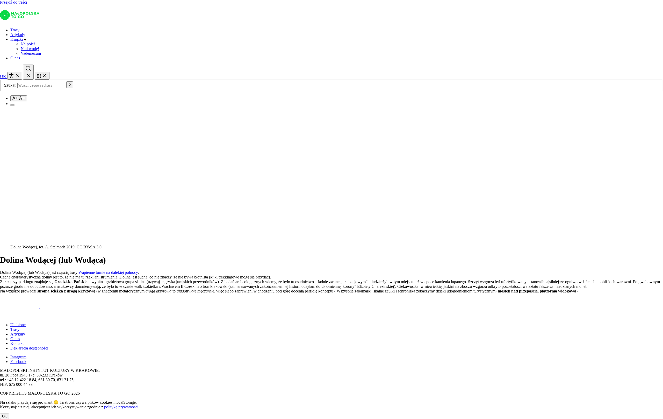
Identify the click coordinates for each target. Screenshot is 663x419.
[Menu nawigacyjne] (42, 76)
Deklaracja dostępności (29, 348)
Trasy (14, 30)
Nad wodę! (30, 48)
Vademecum (31, 53)
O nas (15, 58)
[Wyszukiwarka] (28, 72)
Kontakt (17, 343)
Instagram (18, 357)
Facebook (18, 361)
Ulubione (18, 325)
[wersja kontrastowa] (12, 105)
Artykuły (17, 34)
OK (4, 416)
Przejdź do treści (13, 2)
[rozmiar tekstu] (18, 98)
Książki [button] (17, 39)
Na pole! (28, 44)
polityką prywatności (121, 407)
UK (3, 76)
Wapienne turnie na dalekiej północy (108, 272)
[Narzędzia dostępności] (14, 76)
